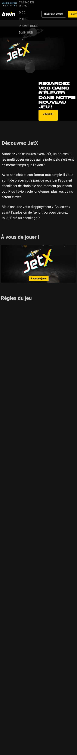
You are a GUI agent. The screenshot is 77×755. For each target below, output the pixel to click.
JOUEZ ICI (48, 114)
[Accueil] (9, 14)
